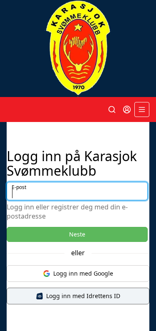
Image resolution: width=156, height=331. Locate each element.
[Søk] (111, 109)
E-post (19, 187)
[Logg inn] (126, 109)
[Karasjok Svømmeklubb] (78, 48)
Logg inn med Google (83, 273)
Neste (77, 234)
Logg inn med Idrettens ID (83, 296)
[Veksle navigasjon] (141, 109)
